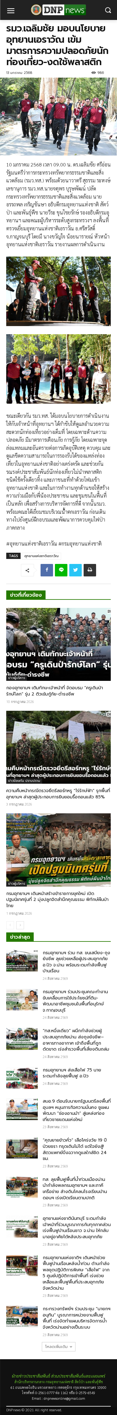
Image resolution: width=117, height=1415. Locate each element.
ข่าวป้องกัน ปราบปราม (24, 780)
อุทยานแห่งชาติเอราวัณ (41, 556)
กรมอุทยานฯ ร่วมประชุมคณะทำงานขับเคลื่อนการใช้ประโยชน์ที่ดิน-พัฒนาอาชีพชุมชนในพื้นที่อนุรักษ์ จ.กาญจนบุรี (75, 1001)
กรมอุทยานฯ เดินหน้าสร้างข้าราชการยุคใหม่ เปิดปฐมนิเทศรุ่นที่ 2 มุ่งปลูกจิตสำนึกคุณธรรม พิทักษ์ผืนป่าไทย (57, 899)
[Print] (90, 570)
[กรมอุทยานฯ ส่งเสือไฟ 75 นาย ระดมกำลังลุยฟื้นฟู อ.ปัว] (22, 1078)
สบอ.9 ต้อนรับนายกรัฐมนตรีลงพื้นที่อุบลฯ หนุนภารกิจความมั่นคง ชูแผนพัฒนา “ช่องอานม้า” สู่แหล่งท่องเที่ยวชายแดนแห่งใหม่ (77, 1110)
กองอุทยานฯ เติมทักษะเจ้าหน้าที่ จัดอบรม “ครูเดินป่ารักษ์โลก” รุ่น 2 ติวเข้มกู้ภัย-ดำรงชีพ (54, 691)
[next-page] (20, 925)
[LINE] (61, 570)
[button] (107, 10)
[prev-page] (10, 925)
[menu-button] (10, 11)
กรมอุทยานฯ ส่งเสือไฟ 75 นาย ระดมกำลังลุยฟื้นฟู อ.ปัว (72, 1073)
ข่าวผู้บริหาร (16, 678)
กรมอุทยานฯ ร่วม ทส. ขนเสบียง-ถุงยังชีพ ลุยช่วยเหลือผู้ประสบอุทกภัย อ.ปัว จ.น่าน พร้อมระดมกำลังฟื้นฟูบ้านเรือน (76, 962)
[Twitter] (75, 570)
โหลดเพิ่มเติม (56, 1347)
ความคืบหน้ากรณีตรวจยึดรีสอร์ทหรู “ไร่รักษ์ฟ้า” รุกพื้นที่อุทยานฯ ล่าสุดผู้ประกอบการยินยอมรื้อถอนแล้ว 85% (58, 793)
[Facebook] (47, 570)
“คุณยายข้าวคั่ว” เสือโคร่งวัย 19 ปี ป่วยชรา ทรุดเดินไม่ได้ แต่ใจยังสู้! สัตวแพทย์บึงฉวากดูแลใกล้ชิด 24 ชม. (75, 1149)
